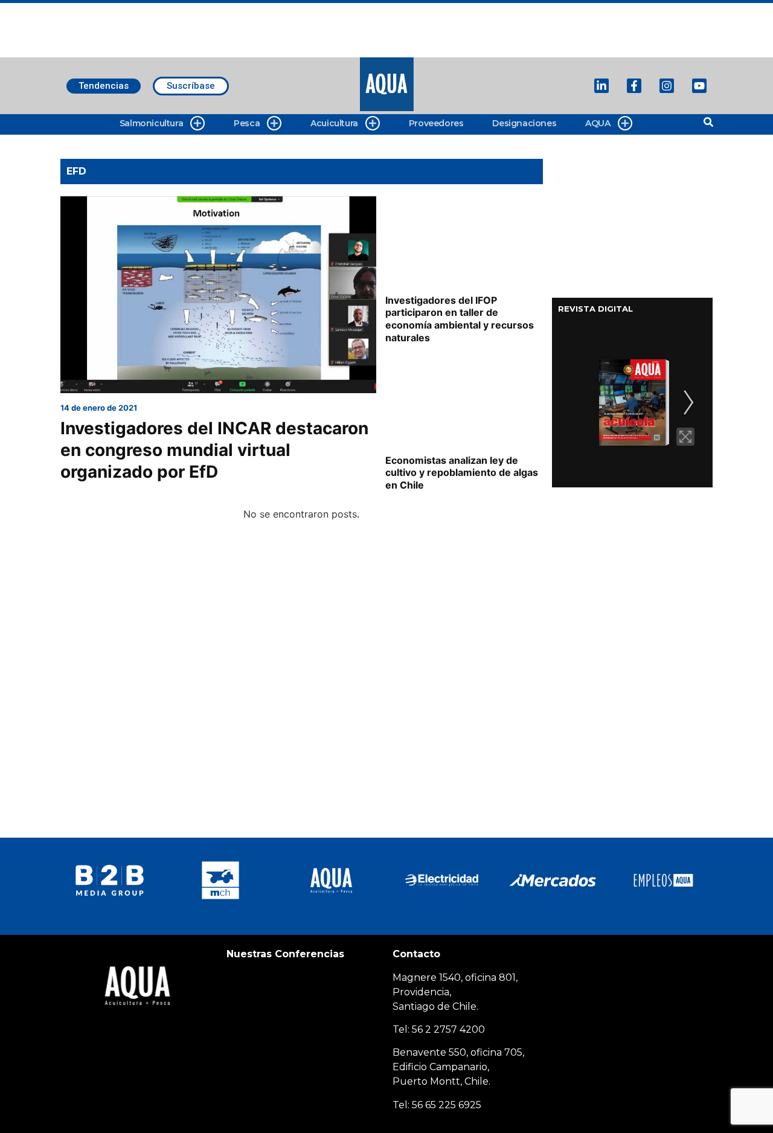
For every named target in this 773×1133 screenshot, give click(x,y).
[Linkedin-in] (601, 86)
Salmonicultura (151, 123)
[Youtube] (699, 86)
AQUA (597, 123)
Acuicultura (334, 123)
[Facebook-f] (634, 86)
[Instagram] (666, 86)
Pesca (247, 123)
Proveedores (436, 123)
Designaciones (524, 123)
